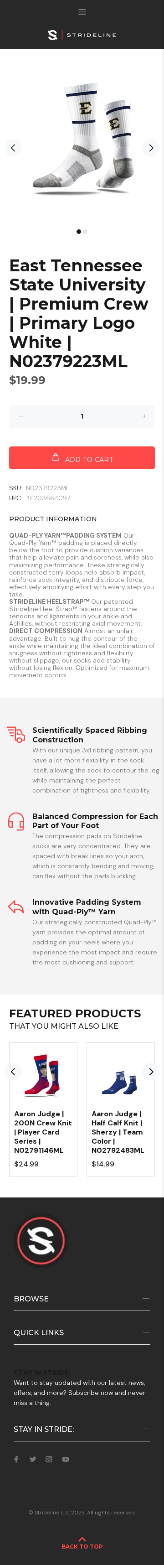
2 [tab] (85, 231)
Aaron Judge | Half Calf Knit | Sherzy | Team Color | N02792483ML (118, 1132)
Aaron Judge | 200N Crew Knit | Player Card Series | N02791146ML (43, 1132)
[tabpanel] (82, 143)
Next (150, 147)
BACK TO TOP (82, 1546)
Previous (13, 147)
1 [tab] (79, 231)
